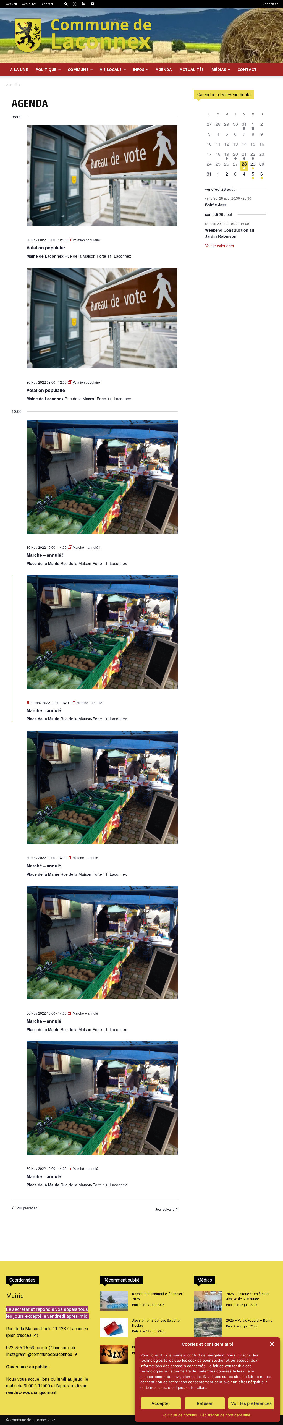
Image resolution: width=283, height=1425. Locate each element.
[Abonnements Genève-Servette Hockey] (114, 1327)
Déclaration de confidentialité (225, 1415)
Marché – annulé (44, 710)
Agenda (164, 69)
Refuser (205, 1403)
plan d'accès (19, 1335)
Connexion (271, 4)
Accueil (11, 4)
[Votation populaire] (102, 179)
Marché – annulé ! (45, 555)
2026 (51, 1420)
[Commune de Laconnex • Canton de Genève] (83, 35)
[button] (272, 1344)
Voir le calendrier (219, 246)
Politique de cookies (179, 1415)
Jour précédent (27, 1208)
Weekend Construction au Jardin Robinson (229, 233)
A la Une (19, 69)
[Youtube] (92, 4)
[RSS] (83, 4)
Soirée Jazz (215, 204)
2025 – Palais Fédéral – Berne (249, 1320)
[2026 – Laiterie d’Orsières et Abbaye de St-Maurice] (208, 1301)
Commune (78, 69)
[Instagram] (74, 4)
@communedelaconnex (49, 1354)
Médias (218, 69)
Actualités (29, 4)
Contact (47, 4)
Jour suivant (164, 1209)
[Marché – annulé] (102, 635)
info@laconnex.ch (58, 1347)
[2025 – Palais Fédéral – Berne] (208, 1327)
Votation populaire (46, 247)
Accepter (160, 1403)
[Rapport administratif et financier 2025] (114, 1301)
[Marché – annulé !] (102, 480)
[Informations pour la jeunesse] (114, 1354)
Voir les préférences (251, 1403)
